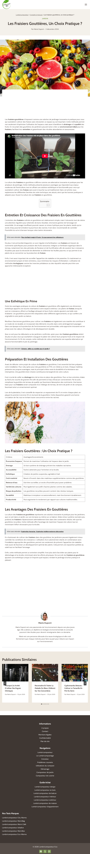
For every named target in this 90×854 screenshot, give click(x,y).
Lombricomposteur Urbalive (13, 828)
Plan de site (45, 741)
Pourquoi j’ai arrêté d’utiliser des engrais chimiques (13, 688)
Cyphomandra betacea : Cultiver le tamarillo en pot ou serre (73, 688)
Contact (45, 731)
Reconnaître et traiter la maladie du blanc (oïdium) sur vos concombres (45, 688)
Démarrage (45, 769)
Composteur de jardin (45, 772)
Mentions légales (45, 735)
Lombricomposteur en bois (45, 790)
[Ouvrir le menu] (86, 4)
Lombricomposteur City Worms (14, 818)
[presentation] (15, 672)
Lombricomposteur (22, 15)
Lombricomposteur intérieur (45, 797)
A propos (45, 728)
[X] (45, 851)
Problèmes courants (45, 762)
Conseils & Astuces (36, 15)
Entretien (45, 759)
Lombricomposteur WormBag (13, 821)
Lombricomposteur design (45, 787)
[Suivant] (85, 683)
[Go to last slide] (5, 683)
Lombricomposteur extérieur (45, 800)
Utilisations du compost (45, 766)
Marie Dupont (39, 29)
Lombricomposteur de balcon (45, 793)
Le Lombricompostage (45, 756)
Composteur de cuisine (45, 776)
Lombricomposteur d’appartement (45, 807)
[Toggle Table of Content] (47, 205)
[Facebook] (41, 851)
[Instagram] (49, 851)
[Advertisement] (45, 105)
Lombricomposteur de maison (45, 803)
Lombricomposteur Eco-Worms (14, 834)
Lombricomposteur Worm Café (14, 824)
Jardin (45, 19)
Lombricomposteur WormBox (13, 831)
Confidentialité (45, 738)
